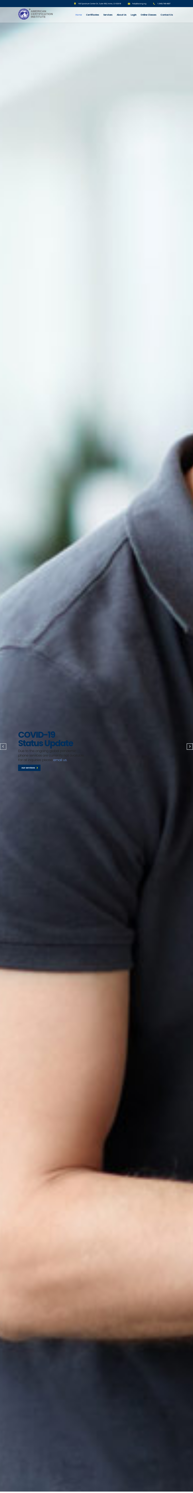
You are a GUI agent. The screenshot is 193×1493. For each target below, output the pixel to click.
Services (107, 14)
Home (78, 14)
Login (133, 14)
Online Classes (148, 14)
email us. (60, 760)
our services (28, 767)
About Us (121, 14)
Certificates (92, 14)
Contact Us (167, 14)
